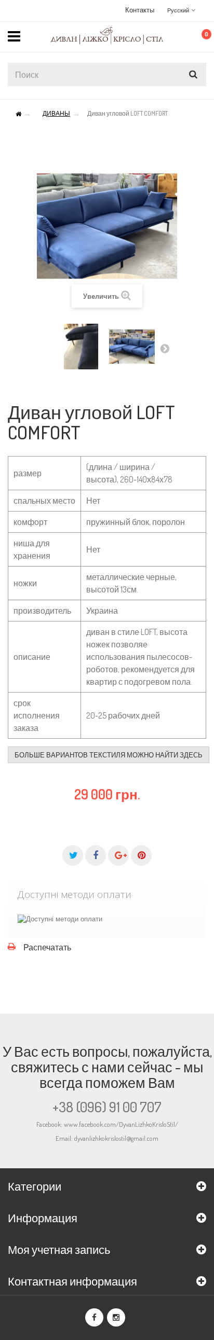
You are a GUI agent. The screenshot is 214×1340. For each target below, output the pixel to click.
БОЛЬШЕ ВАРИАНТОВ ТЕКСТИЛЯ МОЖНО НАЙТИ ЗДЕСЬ (109, 755)
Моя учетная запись (59, 1249)
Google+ (118, 855)
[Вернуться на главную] (18, 114)
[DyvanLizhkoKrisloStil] (106, 35)
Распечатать (47, 947)
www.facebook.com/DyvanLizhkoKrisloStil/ (121, 1124)
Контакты (139, 10)
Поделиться (95, 855)
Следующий (164, 348)
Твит (72, 855)
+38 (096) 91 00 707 (107, 1106)
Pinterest (141, 855)
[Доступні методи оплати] (60, 919)
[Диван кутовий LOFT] (81, 346)
